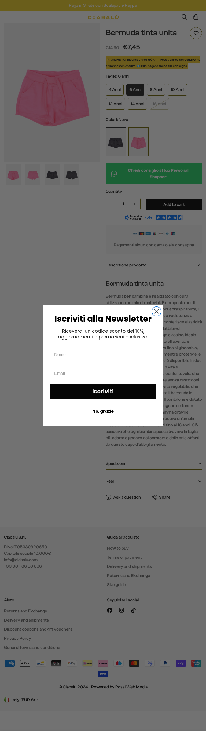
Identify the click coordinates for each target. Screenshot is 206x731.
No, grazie (103, 411)
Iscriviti (103, 391)
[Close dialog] (156, 311)
